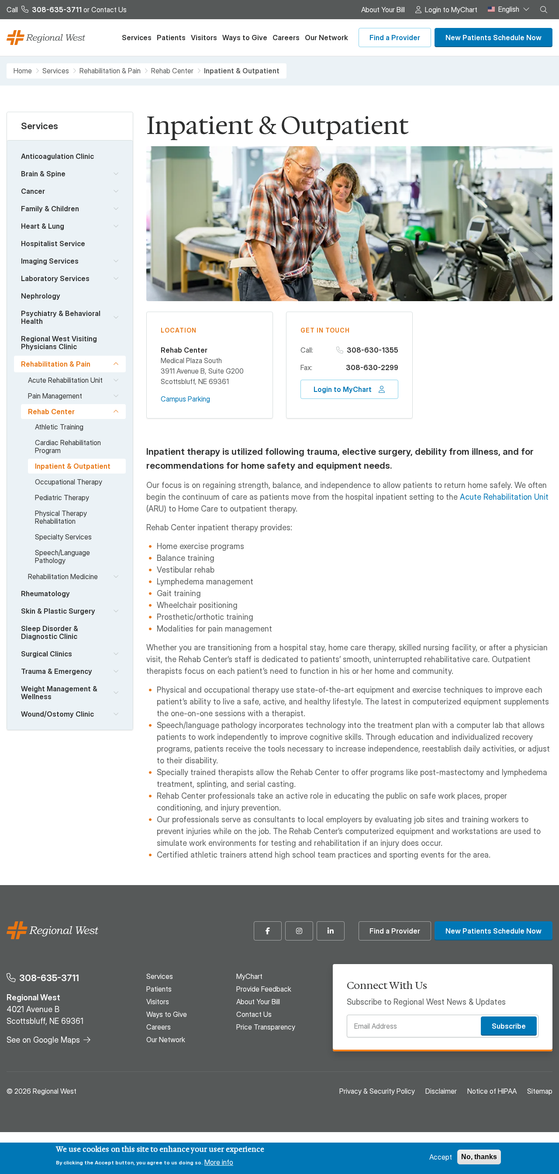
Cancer (33, 191)
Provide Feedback (263, 989)
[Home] (46, 37)
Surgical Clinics (46, 653)
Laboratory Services (55, 278)
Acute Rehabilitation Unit (65, 380)
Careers (286, 37)
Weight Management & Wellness (59, 692)
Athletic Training (59, 426)
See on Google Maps (43, 1039)
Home (23, 71)
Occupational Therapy (68, 481)
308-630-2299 (372, 367)
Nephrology (40, 296)
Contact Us (109, 9)
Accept (440, 1157)
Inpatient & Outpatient (72, 466)
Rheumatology (45, 593)
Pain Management (55, 395)
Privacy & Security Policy (377, 1091)
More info (218, 1161)
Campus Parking (185, 399)
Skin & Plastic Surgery (58, 611)
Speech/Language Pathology (62, 556)
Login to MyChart (451, 9)
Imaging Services (50, 261)
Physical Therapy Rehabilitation (61, 517)
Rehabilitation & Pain (110, 71)
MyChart (249, 976)
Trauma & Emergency (56, 671)
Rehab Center (172, 71)
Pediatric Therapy (62, 497)
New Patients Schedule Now (493, 37)
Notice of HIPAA (492, 1091)
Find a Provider (394, 37)
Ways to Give (244, 37)
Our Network (326, 37)
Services (137, 37)
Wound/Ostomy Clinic (57, 714)
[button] (543, 9)
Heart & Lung (42, 226)
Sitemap (539, 1091)
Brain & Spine (43, 173)
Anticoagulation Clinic (57, 156)
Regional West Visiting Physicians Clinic (59, 342)
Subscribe (509, 1026)
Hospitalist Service (53, 243)
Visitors (204, 37)
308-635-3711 (49, 977)
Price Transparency (265, 1027)
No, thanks (479, 1156)
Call (44, 9)
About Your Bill (383, 9)
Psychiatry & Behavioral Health (60, 317)
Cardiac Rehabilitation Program (68, 446)
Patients (171, 37)
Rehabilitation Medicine (63, 576)
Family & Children (50, 208)
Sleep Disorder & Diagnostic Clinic (49, 632)
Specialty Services (63, 536)
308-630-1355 (372, 350)
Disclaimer (441, 1091)
